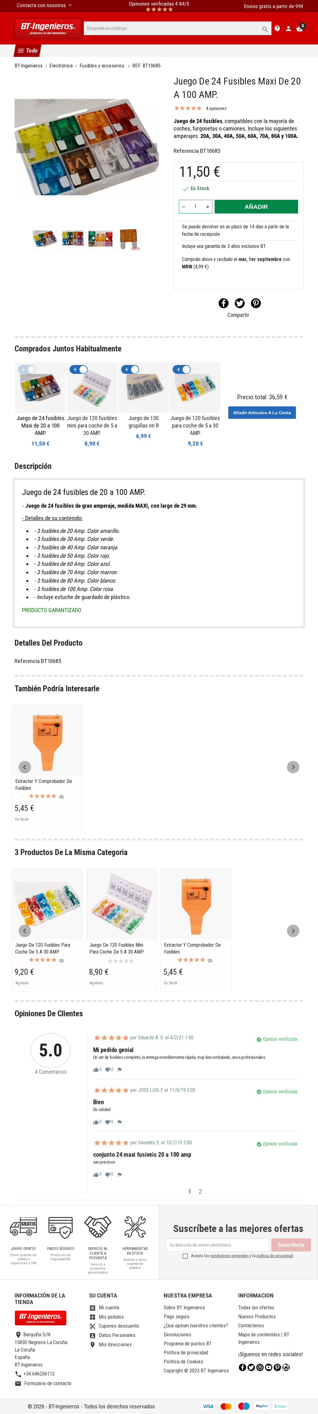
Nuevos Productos (257, 1316)
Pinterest (256, 303)
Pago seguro (176, 1316)
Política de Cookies (183, 1361)
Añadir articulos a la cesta (262, 412)
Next (150, 148)
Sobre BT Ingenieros (184, 1307)
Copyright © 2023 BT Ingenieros (196, 1370)
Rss (260, 1367)
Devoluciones (177, 1334)
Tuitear (240, 303)
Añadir (256, 207)
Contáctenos (251, 1325)
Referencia (186, 150)
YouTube (268, 1367)
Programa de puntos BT (188, 1343)
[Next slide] (293, 767)
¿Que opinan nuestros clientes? (196, 1325)
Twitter (251, 1367)
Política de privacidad (186, 1352)
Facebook (242, 1367)
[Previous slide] (25, 767)
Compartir (223, 303)
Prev (23, 148)
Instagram (286, 1367)
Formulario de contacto (43, 1383)
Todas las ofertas (256, 1307)
